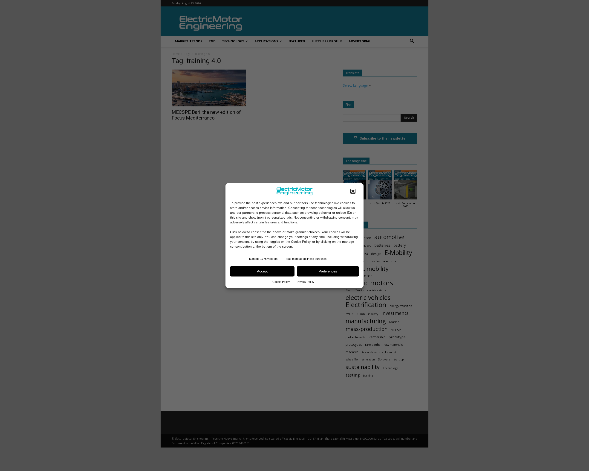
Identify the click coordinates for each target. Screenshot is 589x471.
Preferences (328, 271)
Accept (262, 271)
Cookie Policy (281, 281)
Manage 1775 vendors (263, 258)
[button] (353, 191)
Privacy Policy (305, 281)
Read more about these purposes (305, 258)
